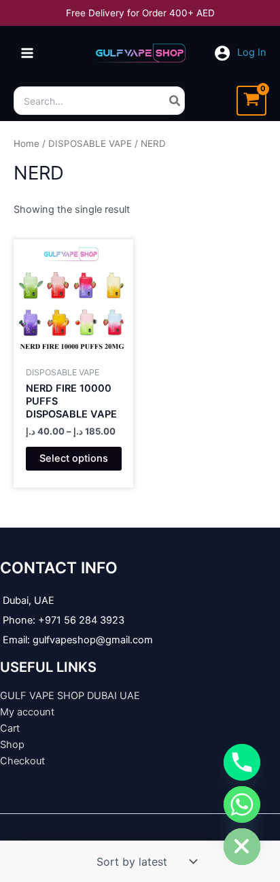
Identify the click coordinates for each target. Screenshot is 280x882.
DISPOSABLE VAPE (90, 143)
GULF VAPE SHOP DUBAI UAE (70, 696)
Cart (10, 728)
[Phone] (242, 762)
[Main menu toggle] (27, 53)
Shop (12, 745)
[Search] (175, 100)
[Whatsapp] (242, 804)
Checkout (22, 761)
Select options (73, 458)
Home (26, 143)
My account (27, 712)
